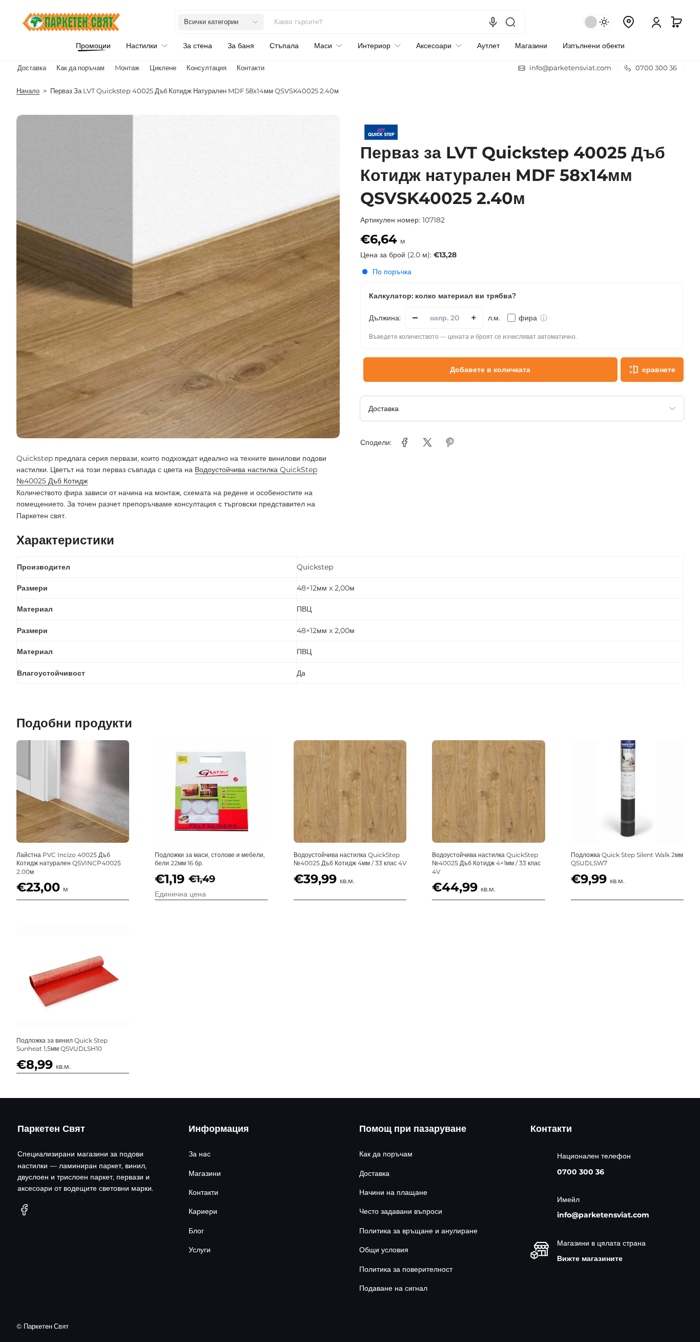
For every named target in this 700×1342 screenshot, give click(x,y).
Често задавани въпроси (400, 1211)
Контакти (250, 68)
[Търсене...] (510, 22)
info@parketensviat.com (603, 1214)
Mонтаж (127, 68)
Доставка (31, 68)
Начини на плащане (393, 1192)
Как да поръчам (80, 68)
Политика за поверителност (405, 1269)
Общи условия (383, 1249)
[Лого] (71, 22)
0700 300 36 (580, 1171)
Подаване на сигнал (393, 1288)
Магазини (205, 1173)
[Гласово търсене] (493, 22)
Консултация (207, 68)
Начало (27, 91)
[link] (405, 442)
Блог (196, 1230)
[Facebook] (24, 1210)
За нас (200, 1153)
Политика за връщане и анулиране (418, 1230)
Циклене (163, 68)
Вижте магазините (590, 1258)
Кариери (203, 1211)
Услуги (200, 1249)
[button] (221, 22)
